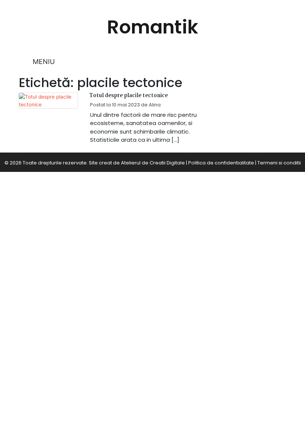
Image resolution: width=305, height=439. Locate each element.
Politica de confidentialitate (221, 162)
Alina (155, 104)
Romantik (152, 27)
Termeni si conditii (279, 162)
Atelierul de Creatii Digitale (153, 162)
